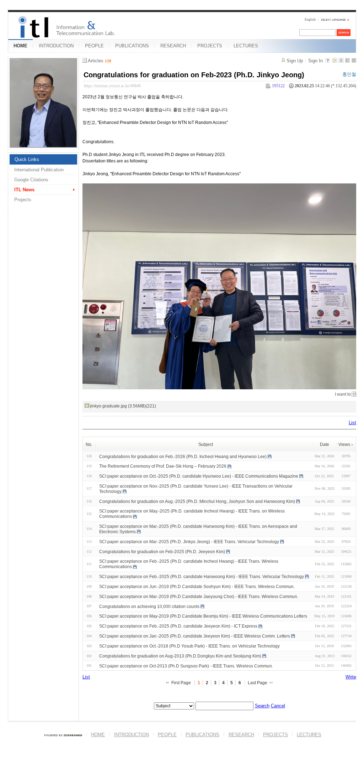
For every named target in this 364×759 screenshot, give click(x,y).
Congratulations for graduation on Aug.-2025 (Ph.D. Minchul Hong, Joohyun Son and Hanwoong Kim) (197, 501)
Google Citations (31, 179)
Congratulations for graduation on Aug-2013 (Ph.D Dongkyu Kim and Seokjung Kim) (180, 656)
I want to (343, 394)
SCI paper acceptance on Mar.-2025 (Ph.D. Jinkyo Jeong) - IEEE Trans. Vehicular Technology (189, 541)
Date (324, 444)
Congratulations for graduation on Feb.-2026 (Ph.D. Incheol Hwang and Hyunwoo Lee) (183, 456)
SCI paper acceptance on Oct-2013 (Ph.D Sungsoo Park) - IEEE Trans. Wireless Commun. (186, 665)
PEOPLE (94, 45)
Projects (22, 199)
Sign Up (295, 60)
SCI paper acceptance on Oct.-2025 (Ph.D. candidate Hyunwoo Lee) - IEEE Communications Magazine (198, 476)
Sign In (315, 60)
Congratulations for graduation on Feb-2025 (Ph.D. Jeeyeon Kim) (162, 551)
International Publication (39, 169)
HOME (20, 45)
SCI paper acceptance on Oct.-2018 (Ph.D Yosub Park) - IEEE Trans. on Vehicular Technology (189, 646)
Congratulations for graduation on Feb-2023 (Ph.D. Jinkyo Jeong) (194, 75)
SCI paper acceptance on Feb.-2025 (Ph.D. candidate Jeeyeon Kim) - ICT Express (178, 626)
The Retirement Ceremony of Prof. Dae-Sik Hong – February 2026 (162, 466)
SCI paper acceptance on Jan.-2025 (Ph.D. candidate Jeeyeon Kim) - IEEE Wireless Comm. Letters (194, 636)
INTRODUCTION (56, 45)
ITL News (24, 189)
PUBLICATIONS (132, 45)
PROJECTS (209, 45)
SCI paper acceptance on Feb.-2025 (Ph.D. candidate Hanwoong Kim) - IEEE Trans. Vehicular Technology (201, 576)
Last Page (257, 682)
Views (344, 444)
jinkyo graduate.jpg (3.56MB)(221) (123, 406)
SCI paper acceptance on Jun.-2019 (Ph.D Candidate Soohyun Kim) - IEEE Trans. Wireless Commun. (197, 586)
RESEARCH (173, 45)
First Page (181, 682)
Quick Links (27, 159)
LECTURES (246, 45)
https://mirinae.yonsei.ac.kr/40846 (112, 85)
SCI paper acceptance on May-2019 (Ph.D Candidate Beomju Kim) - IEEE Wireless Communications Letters (203, 616)
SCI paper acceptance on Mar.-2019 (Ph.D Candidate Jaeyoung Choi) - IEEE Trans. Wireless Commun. (198, 596)
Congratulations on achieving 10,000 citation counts (149, 606)
